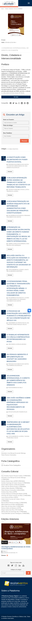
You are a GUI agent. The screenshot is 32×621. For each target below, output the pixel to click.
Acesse (3, 555)
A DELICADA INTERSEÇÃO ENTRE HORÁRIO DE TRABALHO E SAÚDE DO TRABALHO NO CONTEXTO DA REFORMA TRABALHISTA (18, 182)
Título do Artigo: (8, 125)
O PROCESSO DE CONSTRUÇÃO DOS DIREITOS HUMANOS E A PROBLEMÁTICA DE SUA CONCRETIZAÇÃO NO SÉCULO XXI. (19, 315)
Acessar (10, 171)
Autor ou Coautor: (8, 119)
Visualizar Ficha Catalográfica (12, 465)
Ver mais (16, 97)
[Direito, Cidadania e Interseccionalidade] (10, 102)
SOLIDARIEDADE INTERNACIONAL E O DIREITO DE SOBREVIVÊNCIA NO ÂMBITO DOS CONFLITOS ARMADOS (18, 380)
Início (2, 8)
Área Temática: (7, 133)
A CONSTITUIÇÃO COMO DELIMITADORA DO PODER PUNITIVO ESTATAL (17, 159)
